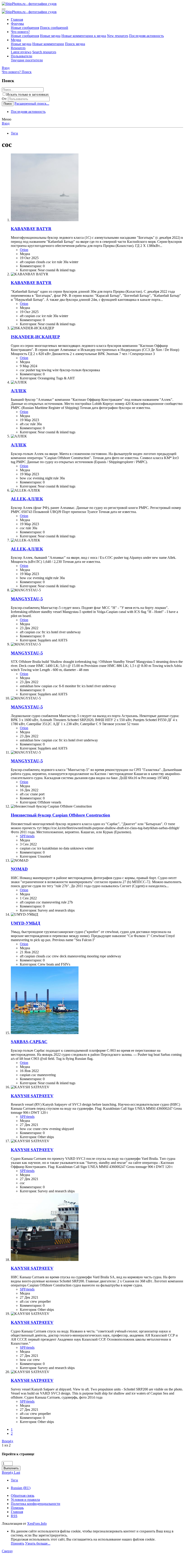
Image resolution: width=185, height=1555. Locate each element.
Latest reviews (21, 52)
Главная (17, 19)
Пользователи (21, 56)
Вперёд (7, 1441)
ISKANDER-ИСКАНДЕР (35, 336)
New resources (117, 36)
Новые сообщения (25, 28)
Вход (5, 123)
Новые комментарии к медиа (83, 36)
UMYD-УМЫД (25, 923)
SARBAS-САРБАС (29, 1041)
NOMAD (19, 869)
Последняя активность (146, 36)
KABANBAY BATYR (31, 228)
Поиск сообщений (54, 28)
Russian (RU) (20, 1488)
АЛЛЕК (18, 390)
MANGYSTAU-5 (27, 598)
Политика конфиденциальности (35, 1504)
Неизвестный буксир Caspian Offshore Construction (60, 815)
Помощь (17, 1508)
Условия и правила (25, 1500)
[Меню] (3, 9)
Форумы (17, 24)
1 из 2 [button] (6, 1445)
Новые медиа (50, 36)
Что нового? (20, 32)
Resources (18, 48)
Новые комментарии (48, 44)
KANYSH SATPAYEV (32, 1095)
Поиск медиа (75, 44)
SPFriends (27, 836)
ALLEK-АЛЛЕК (27, 499)
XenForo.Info (37, 1523)
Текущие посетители (27, 60)
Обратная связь (22, 1495)
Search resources (44, 52)
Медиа (16, 40)
